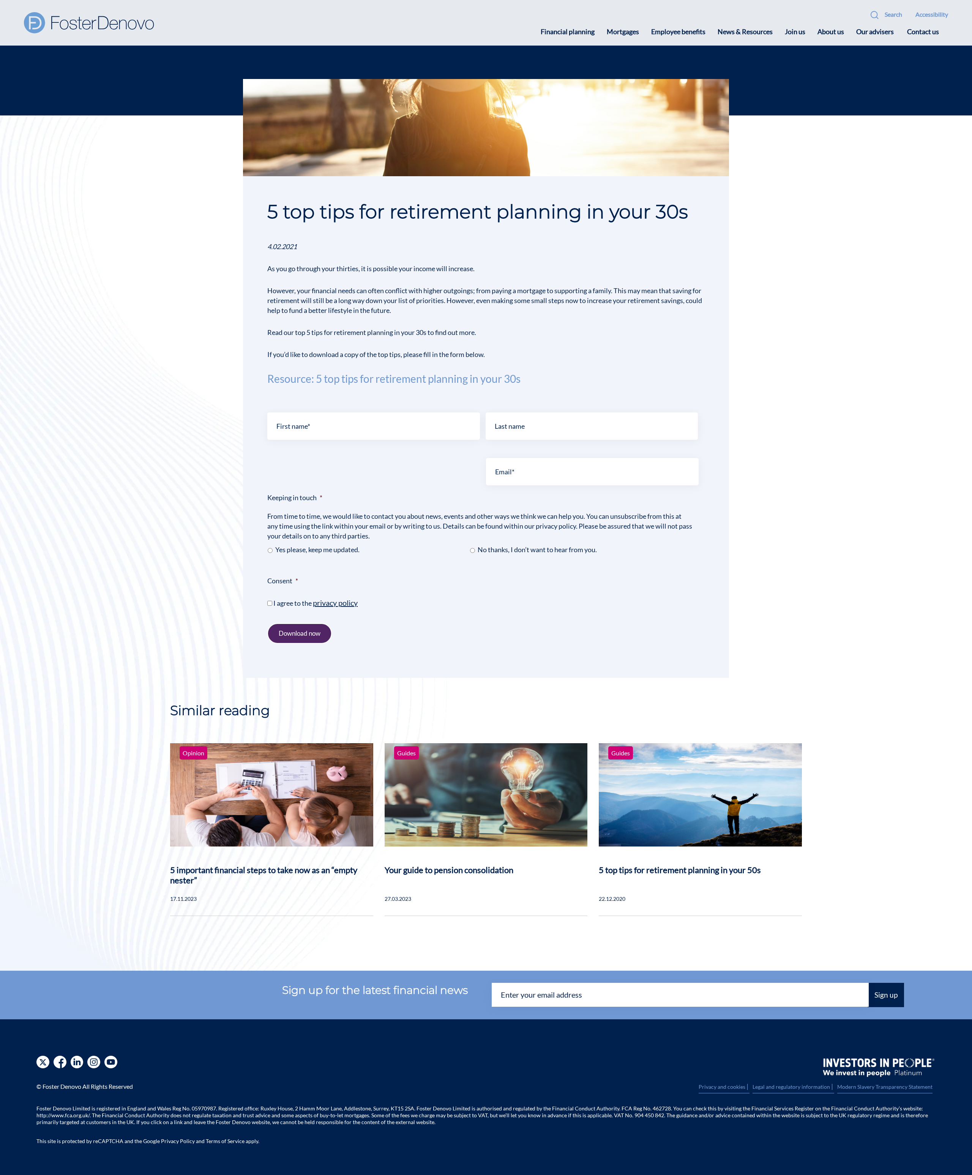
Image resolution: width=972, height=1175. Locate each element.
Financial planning (568, 31)
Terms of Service (225, 1141)
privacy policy (335, 602)
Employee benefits (678, 31)
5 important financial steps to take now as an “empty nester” (263, 875)
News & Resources (745, 31)
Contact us (923, 31)
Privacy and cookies (724, 1086)
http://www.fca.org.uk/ (63, 1115)
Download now (299, 633)
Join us (795, 31)
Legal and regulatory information (793, 1086)
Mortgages (623, 31)
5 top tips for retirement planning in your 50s (680, 870)
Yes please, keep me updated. (317, 549)
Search (893, 14)
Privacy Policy (178, 1141)
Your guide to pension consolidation (449, 870)
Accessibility (931, 14)
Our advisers (875, 31)
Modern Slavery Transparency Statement (885, 1086)
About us (830, 31)
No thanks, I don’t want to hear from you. (537, 549)
